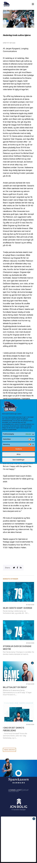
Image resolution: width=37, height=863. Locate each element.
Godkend (18, 449)
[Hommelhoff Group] (18, 790)
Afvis (18, 454)
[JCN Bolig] (18, 799)
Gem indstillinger (18, 460)
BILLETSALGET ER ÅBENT (15, 687)
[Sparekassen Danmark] (18, 771)
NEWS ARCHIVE (9, 750)
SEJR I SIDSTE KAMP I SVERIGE (17, 608)
